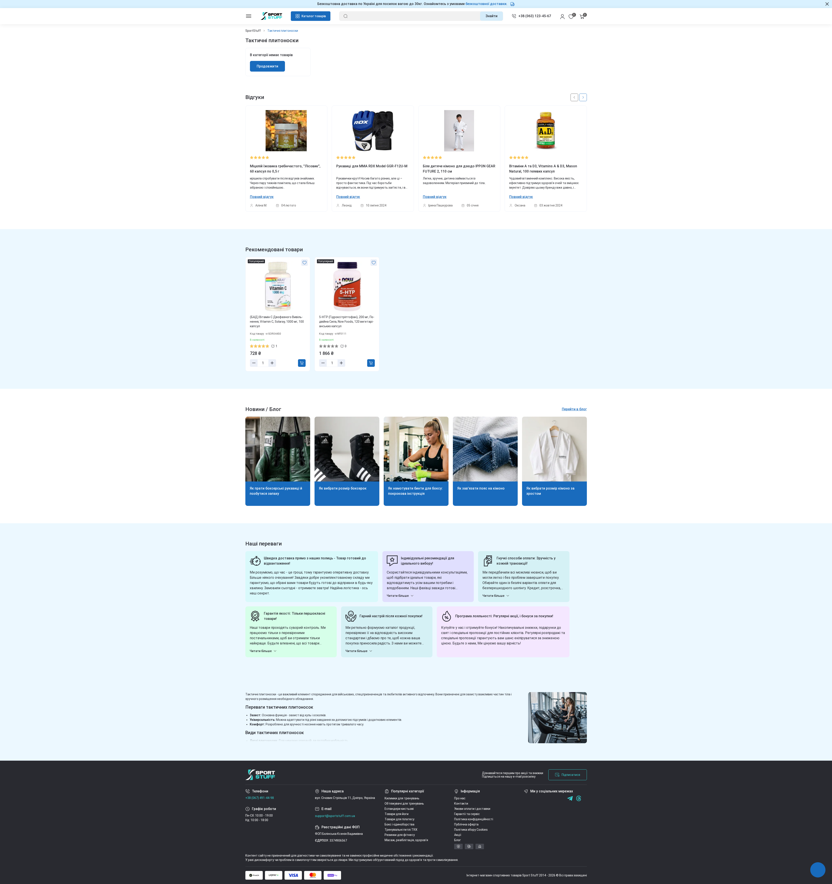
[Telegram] (561, 798)
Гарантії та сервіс (467, 814)
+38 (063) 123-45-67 (534, 16)
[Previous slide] (574, 97)
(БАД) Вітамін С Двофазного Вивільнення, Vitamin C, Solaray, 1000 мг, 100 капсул (277, 321)
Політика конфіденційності (473, 819)
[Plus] (272, 363)
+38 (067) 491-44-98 (259, 798)
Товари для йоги (396, 814)
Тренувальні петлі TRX (401, 829)
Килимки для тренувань (402, 798)
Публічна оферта (466, 824)
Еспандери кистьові (399, 808)
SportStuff (253, 30)
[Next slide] (583, 97)
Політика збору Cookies (471, 829)
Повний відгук (262, 197)
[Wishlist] (304, 262)
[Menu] (248, 16)
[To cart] (302, 363)
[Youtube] (544, 798)
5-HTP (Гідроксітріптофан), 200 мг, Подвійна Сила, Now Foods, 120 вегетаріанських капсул (346, 321)
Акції (457, 835)
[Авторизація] (562, 16)
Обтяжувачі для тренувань (404, 803)
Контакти (461, 803)
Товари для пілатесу (399, 819)
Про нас (459, 798)
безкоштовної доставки (485, 4)
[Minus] (254, 363)
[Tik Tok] (552, 798)
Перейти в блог (574, 409)
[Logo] (271, 16)
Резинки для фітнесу (400, 835)
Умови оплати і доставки (472, 808)
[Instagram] (535, 798)
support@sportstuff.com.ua (335, 816)
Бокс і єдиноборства (399, 824)
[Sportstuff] (260, 775)
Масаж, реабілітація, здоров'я (406, 840)
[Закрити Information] (827, 4)
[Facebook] (526, 798)
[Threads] (578, 798)
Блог (457, 840)
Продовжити (267, 66)
